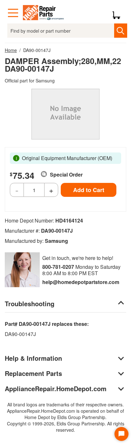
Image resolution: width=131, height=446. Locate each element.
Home (11, 50)
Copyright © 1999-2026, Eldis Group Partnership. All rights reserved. (65, 426)
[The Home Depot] (43, 13)
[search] (120, 30)
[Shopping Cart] (118, 13)
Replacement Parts (33, 373)
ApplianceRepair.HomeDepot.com (56, 388)
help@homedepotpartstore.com (80, 282)
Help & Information (33, 358)
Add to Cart (88, 190)
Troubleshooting (29, 303)
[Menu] (13, 13)
